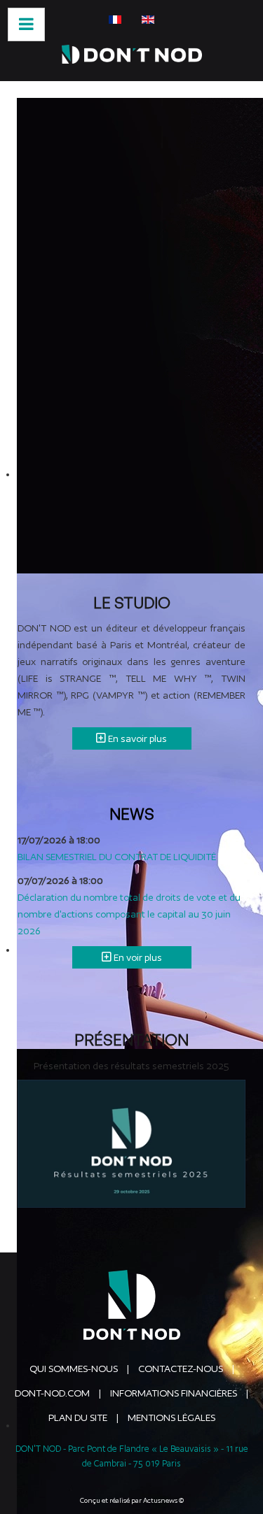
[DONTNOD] (131, 54)
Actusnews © (163, 1500)
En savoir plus (136, 738)
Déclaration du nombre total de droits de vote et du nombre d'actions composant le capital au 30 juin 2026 (129, 914)
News (131, 813)
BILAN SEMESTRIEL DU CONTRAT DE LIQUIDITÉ (117, 856)
